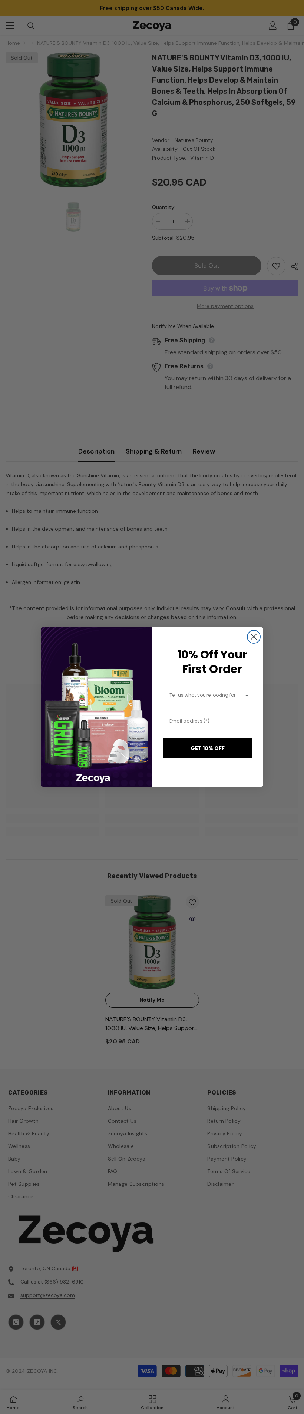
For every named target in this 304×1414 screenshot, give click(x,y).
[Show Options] (247, 695)
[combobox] (207, 695)
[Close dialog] (253, 636)
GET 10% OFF (208, 748)
